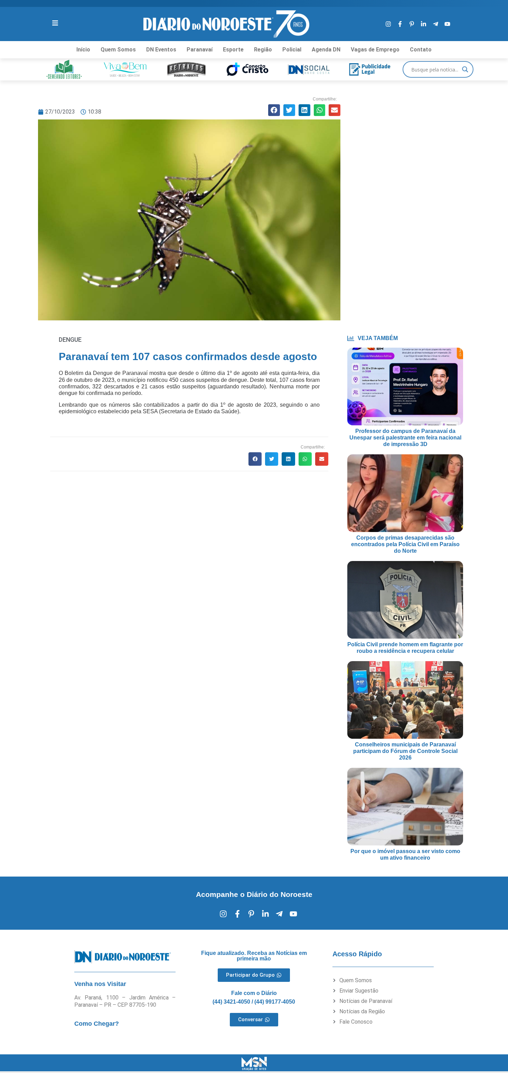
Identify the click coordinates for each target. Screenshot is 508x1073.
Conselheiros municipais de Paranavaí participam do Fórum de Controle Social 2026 (405, 751)
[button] (274, 110)
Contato (421, 49)
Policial (291, 49)
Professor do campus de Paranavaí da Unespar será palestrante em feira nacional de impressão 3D (405, 437)
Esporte (233, 49)
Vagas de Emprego (375, 49)
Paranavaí (200, 49)
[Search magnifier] (465, 69)
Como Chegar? (96, 1023)
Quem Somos (118, 49)
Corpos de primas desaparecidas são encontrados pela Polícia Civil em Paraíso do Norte (405, 544)
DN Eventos (161, 49)
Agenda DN (326, 49)
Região (263, 49)
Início (83, 49)
